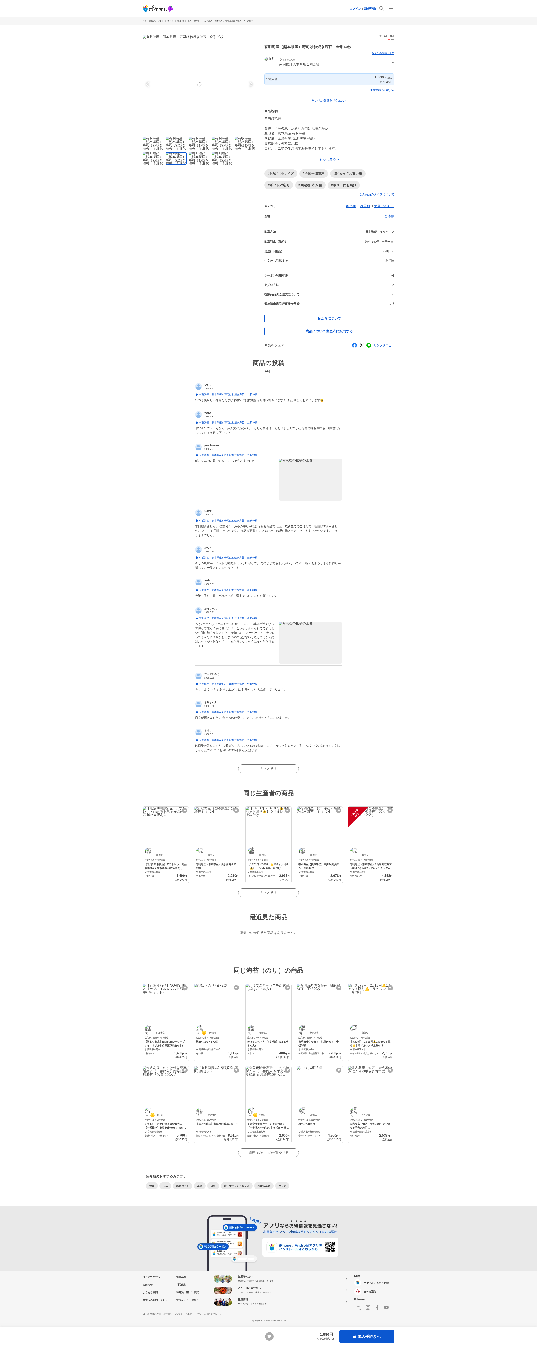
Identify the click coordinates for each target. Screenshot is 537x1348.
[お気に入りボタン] (184, 810)
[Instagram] (368, 1307)
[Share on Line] (368, 345)
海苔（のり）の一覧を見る (268, 1152)
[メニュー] (391, 8)
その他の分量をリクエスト (329, 100)
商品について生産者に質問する (329, 331)
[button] (329, 62)
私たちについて (329, 318)
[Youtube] (386, 1307)
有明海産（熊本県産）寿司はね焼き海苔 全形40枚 (228, 21)
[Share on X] (362, 345)
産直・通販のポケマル (153, 21)
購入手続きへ (369, 1336)
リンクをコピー (384, 345)
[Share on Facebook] (354, 345)
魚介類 (170, 21)
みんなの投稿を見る (383, 53)
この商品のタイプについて (376, 194)
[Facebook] (377, 1307)
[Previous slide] (148, 84)
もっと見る (268, 768)
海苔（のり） (194, 21)
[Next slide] (250, 84)
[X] (358, 1307)
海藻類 (180, 21)
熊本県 (389, 216)
